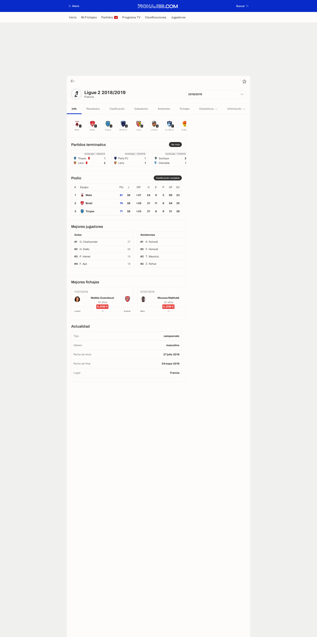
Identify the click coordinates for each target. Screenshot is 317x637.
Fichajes (185, 108)
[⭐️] (244, 81)
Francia (89, 96)
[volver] (72, 81)
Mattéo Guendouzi (102, 297)
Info (74, 108)
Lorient (77, 311)
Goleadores (141, 108)
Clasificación (117, 108)
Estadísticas (206, 108)
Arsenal (127, 311)
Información (234, 108)
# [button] (75, 187)
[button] (74, 6)
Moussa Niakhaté (168, 297)
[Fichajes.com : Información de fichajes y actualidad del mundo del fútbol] (157, 6)
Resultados (93, 108)
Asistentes (164, 108)
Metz (142, 311)
